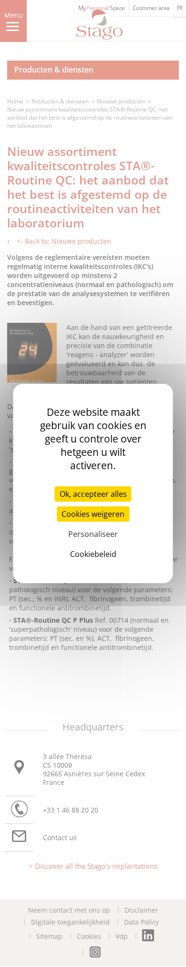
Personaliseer (93, 534)
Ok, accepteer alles (93, 494)
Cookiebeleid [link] (93, 554)
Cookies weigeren (93, 514)
